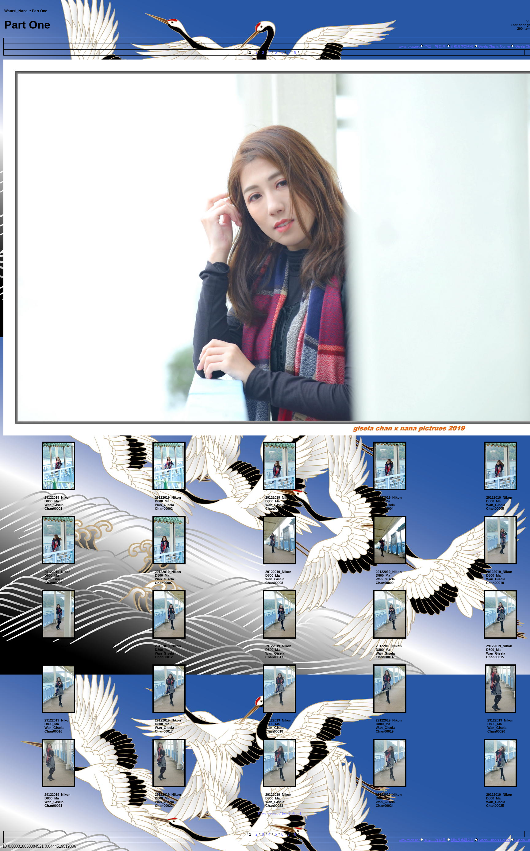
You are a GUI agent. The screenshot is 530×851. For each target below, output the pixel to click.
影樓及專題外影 (462, 46)
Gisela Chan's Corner (494, 46)
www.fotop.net (409, 46)
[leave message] (269, 813)
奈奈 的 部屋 (435, 46)
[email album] (291, 813)
